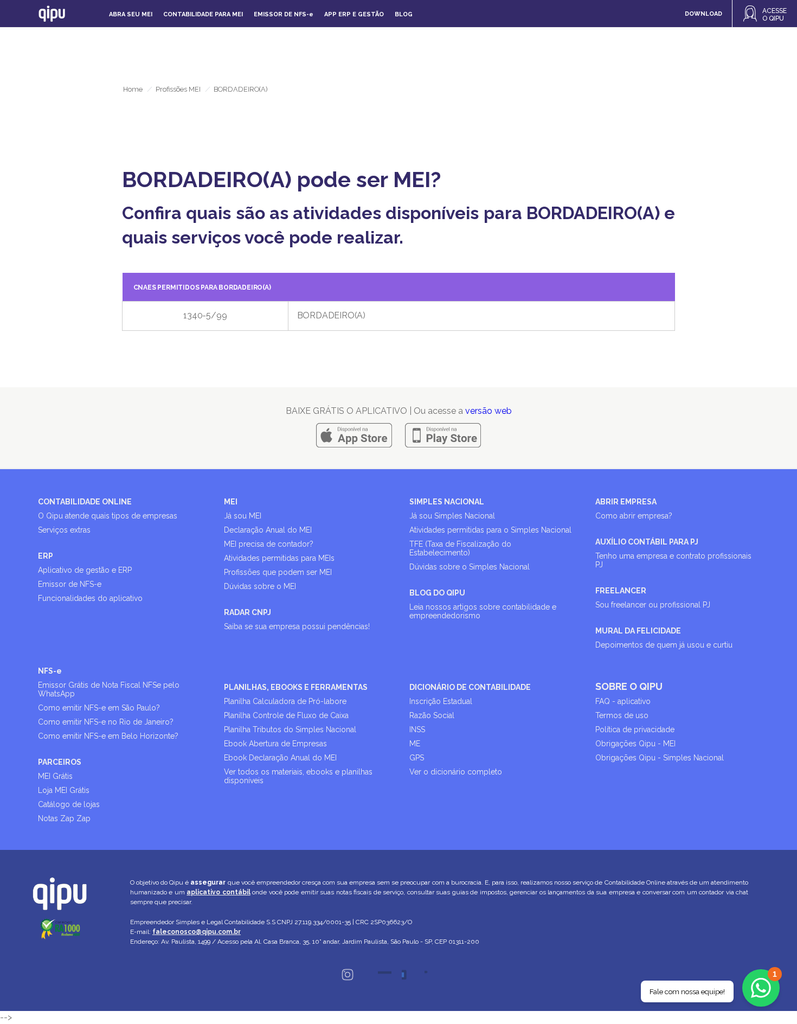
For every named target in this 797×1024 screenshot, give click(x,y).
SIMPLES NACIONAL (446, 501)
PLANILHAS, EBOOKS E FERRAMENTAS (296, 687)
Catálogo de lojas (69, 804)
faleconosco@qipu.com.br (196, 932)
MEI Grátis (55, 776)
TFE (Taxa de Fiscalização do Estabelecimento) (460, 548)
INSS (417, 729)
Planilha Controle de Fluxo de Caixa (286, 715)
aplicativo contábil (218, 892)
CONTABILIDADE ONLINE (85, 501)
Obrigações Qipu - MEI (635, 743)
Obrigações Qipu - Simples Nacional (659, 757)
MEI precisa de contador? (268, 544)
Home (133, 89)
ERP (45, 556)
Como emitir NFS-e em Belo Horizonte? (108, 736)
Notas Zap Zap (64, 818)
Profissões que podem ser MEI (278, 572)
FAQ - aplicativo (623, 701)
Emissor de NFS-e (69, 584)
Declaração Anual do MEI (268, 530)
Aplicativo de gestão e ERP (85, 570)
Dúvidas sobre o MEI (260, 586)
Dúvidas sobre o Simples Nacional (469, 566)
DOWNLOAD (703, 13)
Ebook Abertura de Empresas (275, 743)
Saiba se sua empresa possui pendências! (297, 626)
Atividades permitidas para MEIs (279, 558)
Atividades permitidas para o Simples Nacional (490, 530)
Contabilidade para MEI (203, 14)
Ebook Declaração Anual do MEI (280, 757)
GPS (416, 757)
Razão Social (431, 715)
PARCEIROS (59, 762)
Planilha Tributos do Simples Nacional (290, 729)
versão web (488, 411)
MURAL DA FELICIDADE (638, 630)
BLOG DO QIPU (437, 592)
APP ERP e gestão (354, 14)
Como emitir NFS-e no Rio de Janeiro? (105, 722)
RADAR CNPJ (247, 612)
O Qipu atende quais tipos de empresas (107, 515)
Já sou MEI (242, 515)
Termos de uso (621, 715)
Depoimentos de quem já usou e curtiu (663, 645)
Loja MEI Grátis (63, 790)
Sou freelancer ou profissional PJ (652, 604)
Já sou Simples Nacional (452, 515)
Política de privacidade (634, 729)
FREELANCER (620, 590)
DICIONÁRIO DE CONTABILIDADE (470, 687)
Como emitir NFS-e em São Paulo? (99, 707)
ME (414, 743)
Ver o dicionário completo (455, 771)
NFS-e (50, 671)
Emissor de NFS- (283, 14)
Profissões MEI (178, 89)
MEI (230, 501)
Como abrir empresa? (633, 515)
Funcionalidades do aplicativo (90, 598)
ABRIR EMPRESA (626, 501)
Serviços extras (64, 530)
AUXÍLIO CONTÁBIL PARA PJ (646, 541)
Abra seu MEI (130, 14)
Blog (404, 14)
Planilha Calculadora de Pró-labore (285, 701)
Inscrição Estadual (440, 701)
